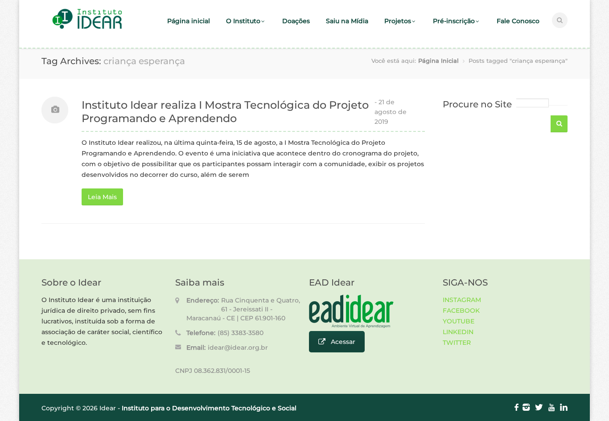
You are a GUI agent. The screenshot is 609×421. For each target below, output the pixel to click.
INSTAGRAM (462, 300)
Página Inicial (438, 60)
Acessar (343, 342)
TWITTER (457, 343)
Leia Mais (102, 197)
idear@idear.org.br (238, 347)
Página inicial (188, 21)
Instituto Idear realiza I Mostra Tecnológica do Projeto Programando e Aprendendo (225, 111)
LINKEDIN (458, 332)
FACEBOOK (461, 311)
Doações (296, 21)
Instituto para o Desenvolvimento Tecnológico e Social (209, 408)
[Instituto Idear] (87, 27)
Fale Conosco (518, 21)
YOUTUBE (458, 321)
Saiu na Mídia (347, 21)
